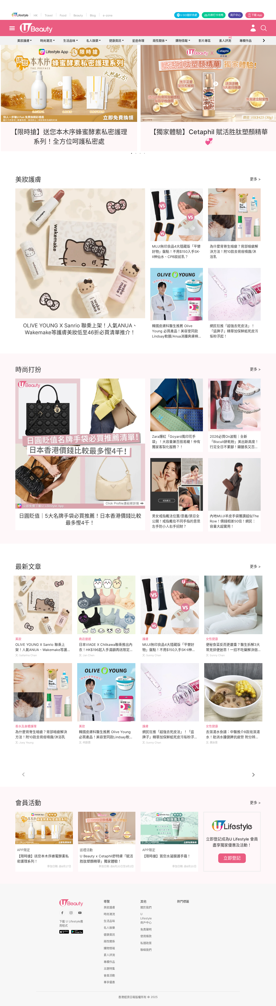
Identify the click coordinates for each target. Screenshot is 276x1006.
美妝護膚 (23, 40)
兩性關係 (159, 40)
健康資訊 (115, 40)
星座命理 (138, 40)
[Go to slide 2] (135, 153)
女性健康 (212, 639)
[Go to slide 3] (140, 153)
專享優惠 (109, 982)
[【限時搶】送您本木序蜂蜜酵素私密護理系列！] (44, 828)
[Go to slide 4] (144, 153)
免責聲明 (146, 929)
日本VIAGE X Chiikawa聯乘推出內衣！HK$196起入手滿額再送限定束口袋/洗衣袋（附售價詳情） (106, 649)
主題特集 (109, 968)
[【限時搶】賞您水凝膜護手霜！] (169, 828)
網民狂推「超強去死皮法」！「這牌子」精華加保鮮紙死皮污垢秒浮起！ (234, 331)
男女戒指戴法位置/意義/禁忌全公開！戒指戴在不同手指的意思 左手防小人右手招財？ (176, 521)
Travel (49, 15)
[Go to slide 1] (131, 153)
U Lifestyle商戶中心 (146, 918)
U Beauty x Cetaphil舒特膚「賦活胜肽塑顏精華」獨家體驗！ (106, 858)
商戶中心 (235, 15)
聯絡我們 (146, 949)
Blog (93, 15)
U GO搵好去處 (188, 15)
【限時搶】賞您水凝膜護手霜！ (166, 856)
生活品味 (69, 40)
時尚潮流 (46, 40)
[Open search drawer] (263, 28)
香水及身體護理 (25, 726)
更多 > (255, 179)
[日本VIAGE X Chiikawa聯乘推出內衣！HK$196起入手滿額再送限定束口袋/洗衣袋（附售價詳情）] (106, 605)
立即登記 (232, 858)
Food (63, 15)
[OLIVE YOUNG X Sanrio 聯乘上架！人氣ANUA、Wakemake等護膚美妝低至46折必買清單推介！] (43, 605)
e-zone (108, 15)
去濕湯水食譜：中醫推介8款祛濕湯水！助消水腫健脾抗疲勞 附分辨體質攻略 (233, 737)
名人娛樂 (92, 40)
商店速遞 (85, 639)
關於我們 (146, 907)
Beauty (78, 15)
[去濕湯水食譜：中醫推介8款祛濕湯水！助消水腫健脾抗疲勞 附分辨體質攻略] (233, 692)
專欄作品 (109, 961)
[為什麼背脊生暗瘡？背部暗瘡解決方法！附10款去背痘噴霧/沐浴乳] (43, 692)
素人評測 (109, 955)
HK (36, 15)
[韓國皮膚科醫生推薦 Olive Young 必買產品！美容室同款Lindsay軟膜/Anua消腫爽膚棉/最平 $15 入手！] (106, 692)
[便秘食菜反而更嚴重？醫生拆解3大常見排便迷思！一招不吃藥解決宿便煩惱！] (233, 605)
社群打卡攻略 (215, 15)
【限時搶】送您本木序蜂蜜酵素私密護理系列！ (43, 858)
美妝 (18, 639)
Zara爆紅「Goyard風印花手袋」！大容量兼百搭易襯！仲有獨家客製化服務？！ (176, 441)
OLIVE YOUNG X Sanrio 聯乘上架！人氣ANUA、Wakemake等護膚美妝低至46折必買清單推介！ (41, 649)
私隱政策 (146, 943)
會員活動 (109, 975)
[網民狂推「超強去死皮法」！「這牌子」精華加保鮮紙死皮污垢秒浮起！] (170, 692)
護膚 (145, 639)
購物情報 (182, 40)
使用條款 (146, 936)
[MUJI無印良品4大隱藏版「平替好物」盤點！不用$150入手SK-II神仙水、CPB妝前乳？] (170, 605)
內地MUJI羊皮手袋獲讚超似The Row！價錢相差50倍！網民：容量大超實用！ (234, 521)
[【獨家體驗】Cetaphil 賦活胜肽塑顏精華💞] (138, 83)
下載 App (256, 15)
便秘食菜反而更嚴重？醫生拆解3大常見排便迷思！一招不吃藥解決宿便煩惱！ (233, 649)
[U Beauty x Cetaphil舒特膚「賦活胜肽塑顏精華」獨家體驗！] (107, 828)
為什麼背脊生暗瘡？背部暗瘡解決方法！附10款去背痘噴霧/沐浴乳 (234, 251)
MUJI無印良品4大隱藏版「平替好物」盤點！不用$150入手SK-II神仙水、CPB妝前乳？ (176, 251)
